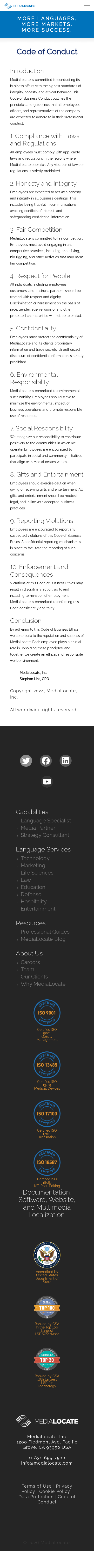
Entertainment (38, 908)
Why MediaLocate (43, 984)
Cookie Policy (54, 1491)
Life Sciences (37, 872)
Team (27, 969)
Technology (35, 858)
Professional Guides (45, 932)
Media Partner (38, 828)
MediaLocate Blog (43, 939)
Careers (30, 962)
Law (26, 880)
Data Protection (36, 1496)
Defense (31, 894)
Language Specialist (46, 820)
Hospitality (34, 901)
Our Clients (34, 976)
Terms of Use (37, 1486)
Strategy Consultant (45, 835)
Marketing (33, 865)
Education (33, 887)
